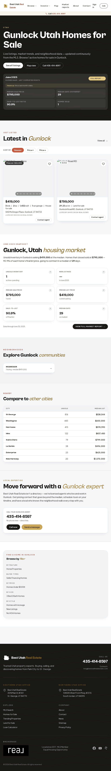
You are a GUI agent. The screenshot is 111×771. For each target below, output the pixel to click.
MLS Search (8, 710)
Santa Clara (11, 440)
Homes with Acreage (15, 605)
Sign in (94, 5)
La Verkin (10, 446)
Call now (13, 527)
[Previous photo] (6, 178)
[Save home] (49, 164)
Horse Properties (14, 569)
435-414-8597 (95, 661)
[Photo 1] (17, 193)
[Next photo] (50, 178)
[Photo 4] (27, 193)
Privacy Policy (65, 727)
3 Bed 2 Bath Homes (15, 596)
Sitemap (62, 723)
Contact (86, 6)
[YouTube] (100, 748)
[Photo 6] (33, 193)
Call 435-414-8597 (52, 65)
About (76, 6)
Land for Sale (9, 723)
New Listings (11, 609)
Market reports (65, 5)
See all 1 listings (13, 65)
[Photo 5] (30, 193)
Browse (31, 6)
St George (11, 414)
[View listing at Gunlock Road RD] (82, 178)
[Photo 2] (20, 193)
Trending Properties (12, 718)
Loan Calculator (10, 727)
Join (103, 6)
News (61, 718)
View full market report (90, 326)
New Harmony (12, 459)
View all (102, 140)
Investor (44, 6)
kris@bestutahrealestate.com (96, 669)
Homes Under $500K (15, 587)
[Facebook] (94, 748)
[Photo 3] (24, 193)
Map (56, 6)
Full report (97, 78)
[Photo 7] (37, 193)
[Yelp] (106, 748)
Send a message (32, 527)
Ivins (8, 433)
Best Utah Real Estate (18, 764)
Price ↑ (30, 150)
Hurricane (10, 427)
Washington (11, 421)
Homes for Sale (10, 714)
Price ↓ (42, 150)
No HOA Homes (13, 613)
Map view (31, 65)
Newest (18, 150)
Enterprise (11, 452)
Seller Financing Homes (16, 578)
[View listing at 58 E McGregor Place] (28, 178)
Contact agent (43, 220)
